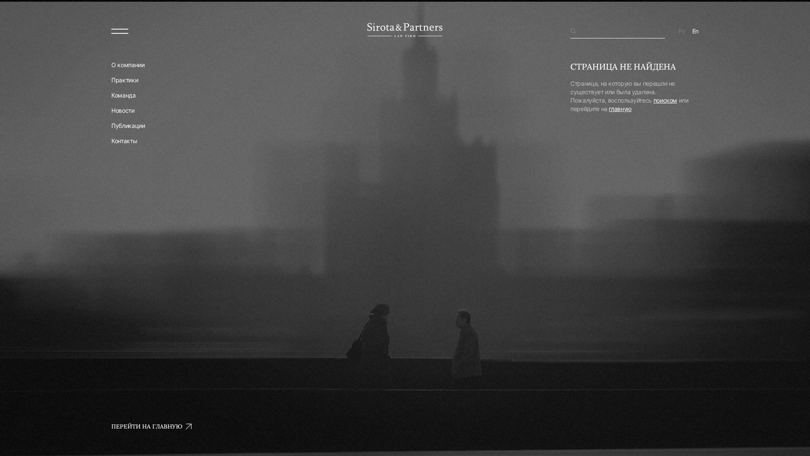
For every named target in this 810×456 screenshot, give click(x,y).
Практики (124, 80)
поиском (665, 100)
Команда (123, 95)
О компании (128, 64)
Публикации (128, 125)
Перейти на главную (146, 426)
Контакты (124, 140)
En (695, 31)
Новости (123, 110)
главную (620, 108)
